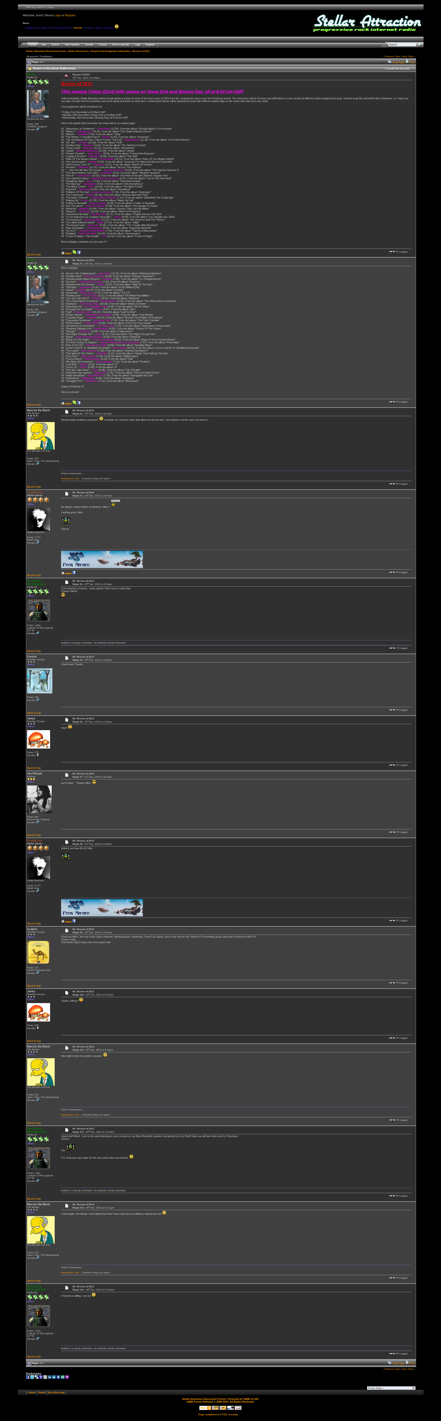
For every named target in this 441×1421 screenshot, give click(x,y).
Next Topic (407, 56)
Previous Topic (392, 56)
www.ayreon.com (70, 478)
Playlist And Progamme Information (110, 51)
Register (70, 15)
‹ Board (41, 1392)
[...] (102, 567)
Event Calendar (120, 44)
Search (55, 44)
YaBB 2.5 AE (250, 1399)
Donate (89, 44)
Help (43, 44)
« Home (31, 1392)
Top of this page (56, 1392)
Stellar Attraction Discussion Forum (46, 51)
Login (57, 15)
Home (32, 44)
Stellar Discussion (78, 51)
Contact (102, 44)
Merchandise (72, 44)
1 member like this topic (397, 68)
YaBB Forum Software (200, 1401)
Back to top (34, 254)
